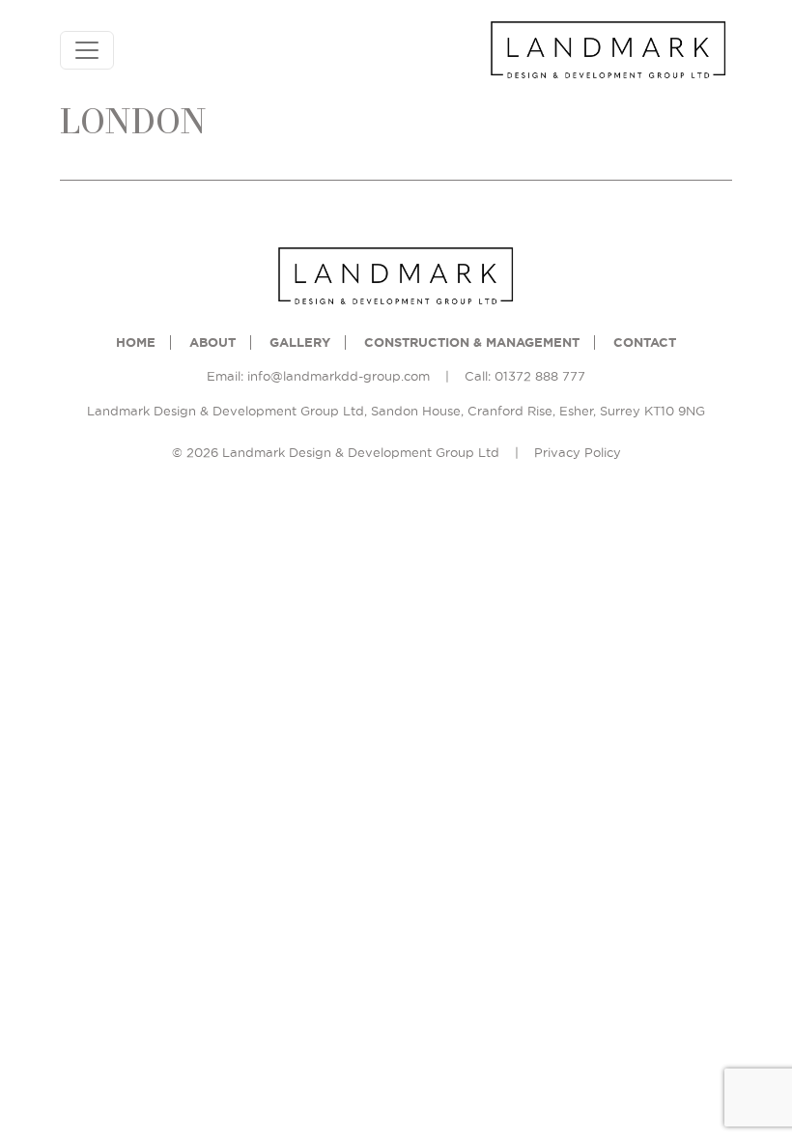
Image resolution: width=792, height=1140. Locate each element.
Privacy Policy (577, 452)
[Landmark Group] (608, 50)
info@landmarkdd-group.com (338, 376)
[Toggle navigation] (87, 50)
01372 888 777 (540, 376)
